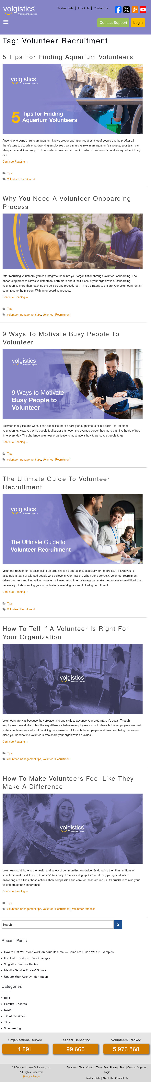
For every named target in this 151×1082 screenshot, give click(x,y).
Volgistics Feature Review (21, 964)
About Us (83, 8)
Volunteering (12, 1028)
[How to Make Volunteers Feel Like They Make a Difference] (73, 829)
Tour (81, 1067)
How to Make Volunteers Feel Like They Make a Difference (68, 782)
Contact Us (101, 8)
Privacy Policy (31, 1076)
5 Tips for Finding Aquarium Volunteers (68, 56)
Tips (9, 173)
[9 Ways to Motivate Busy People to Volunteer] (73, 384)
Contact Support (113, 23)
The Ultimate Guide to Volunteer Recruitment (56, 482)
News (7, 1010)
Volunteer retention (84, 909)
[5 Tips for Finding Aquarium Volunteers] (73, 99)
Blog (7, 998)
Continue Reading (16, 161)
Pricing (114, 1067)
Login (138, 23)
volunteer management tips (24, 314)
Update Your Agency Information (26, 976)
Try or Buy (102, 1067)
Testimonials (65, 8)
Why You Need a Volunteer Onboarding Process (67, 202)
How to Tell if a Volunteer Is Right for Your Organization (66, 632)
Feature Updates (15, 1004)
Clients (90, 1067)
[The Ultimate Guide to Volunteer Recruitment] (73, 529)
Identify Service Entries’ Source (25, 970)
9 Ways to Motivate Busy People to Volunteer (61, 337)
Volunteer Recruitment (21, 179)
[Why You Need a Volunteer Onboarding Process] (73, 241)
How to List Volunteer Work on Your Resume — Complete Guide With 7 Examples (59, 952)
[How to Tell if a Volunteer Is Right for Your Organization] (73, 679)
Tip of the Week (14, 1016)
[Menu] (6, 22)
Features (72, 1067)
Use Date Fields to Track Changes (27, 958)
